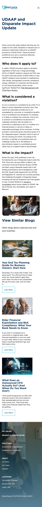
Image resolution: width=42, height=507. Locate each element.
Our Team (5, 465)
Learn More (8, 290)
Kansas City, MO (8, 484)
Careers (5, 469)
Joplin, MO (6, 487)
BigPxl (30, 496)
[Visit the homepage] (9, 7)
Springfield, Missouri (10, 480)
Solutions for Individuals (11, 450)
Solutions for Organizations (12, 447)
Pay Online (7, 431)
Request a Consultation (13, 435)
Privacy (9, 496)
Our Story (5, 462)
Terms (4, 496)
